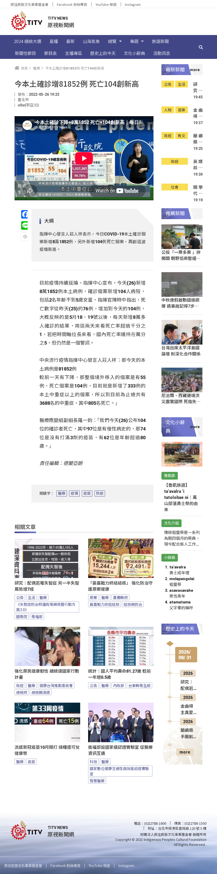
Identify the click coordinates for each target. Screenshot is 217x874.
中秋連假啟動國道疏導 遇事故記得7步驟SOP (180, 306)
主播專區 (73, 53)
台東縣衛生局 (139, 685)
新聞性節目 (25, 53)
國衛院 (21, 616)
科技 (93, 761)
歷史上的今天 (103, 53)
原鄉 (93, 597)
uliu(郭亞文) (28, 105)
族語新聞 (160, 41)
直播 (53, 41)
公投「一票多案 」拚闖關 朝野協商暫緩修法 (181, 258)
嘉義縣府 (120, 597)
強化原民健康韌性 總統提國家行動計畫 (47, 674)
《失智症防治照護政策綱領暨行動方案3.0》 (45, 607)
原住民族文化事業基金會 (29, 4)
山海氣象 (91, 41)
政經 (20, 685)
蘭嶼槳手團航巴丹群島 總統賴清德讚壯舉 (198, 139)
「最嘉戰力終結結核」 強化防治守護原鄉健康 (120, 586)
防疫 (99, 493)
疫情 (74, 493)
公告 (20, 597)
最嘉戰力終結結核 (104, 604)
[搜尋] (200, 47)
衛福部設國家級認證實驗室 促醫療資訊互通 (120, 750)
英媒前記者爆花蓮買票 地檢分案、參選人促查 (198, 164)
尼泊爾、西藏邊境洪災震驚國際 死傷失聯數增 (181, 401)
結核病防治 (133, 604)
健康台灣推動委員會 (56, 685)
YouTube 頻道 (106, 4)
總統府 (21, 692)
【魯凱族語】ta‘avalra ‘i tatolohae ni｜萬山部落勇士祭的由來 (181, 497)
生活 (31, 597)
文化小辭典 (134, 53)
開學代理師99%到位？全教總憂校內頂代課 (198, 190)
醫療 (61, 493)
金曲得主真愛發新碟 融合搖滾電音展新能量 (198, 113)
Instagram (133, 4)
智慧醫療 (97, 780)
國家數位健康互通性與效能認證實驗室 (119, 771)
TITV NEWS (58, 18)
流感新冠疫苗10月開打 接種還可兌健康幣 (47, 750)
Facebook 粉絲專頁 (72, 4)
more (184, 752)
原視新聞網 (61, 25)
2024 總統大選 (27, 41)
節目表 (50, 53)
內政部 (118, 685)
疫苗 (87, 493)
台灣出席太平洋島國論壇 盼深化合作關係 (181, 350)
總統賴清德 (40, 692)
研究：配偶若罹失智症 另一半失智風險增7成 (47, 586)
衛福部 (37, 616)
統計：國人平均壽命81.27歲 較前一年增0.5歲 (119, 674)
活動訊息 (161, 53)
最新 (70, 41)
